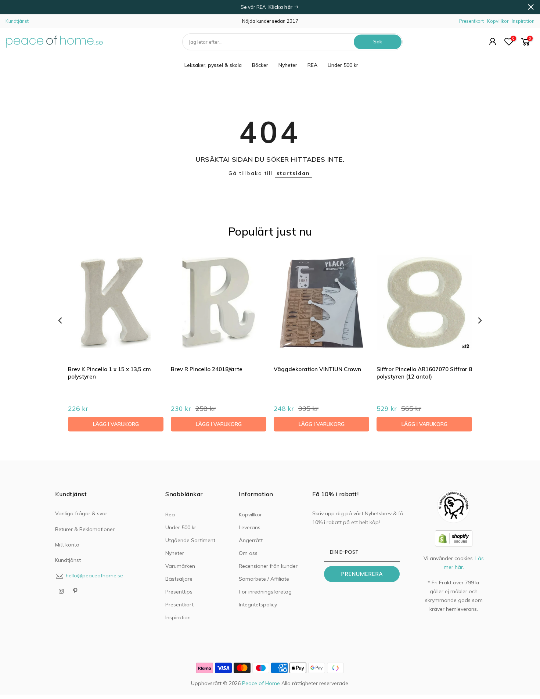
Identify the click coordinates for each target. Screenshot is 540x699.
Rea (170, 514)
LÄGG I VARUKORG (116, 424)
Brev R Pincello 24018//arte (206, 369)
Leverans (249, 527)
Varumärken (180, 566)
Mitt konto (67, 544)
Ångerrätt (251, 540)
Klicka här (281, 7)
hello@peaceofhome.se (94, 575)
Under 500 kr (343, 65)
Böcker (260, 65)
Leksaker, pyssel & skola (213, 65)
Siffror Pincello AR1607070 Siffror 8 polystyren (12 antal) (424, 373)
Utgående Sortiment (190, 540)
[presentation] (60, 320)
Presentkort (471, 21)
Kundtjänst (17, 21)
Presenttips (178, 591)
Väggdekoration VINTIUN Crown (317, 369)
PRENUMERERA (362, 574)
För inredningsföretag (265, 591)
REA (312, 65)
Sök (377, 41)
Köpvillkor (497, 21)
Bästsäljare (178, 579)
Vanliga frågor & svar (81, 513)
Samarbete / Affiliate (264, 579)
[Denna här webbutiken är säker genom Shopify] (453, 537)
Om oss (248, 553)
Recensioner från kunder (268, 566)
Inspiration (523, 21)
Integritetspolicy (258, 604)
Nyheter (287, 65)
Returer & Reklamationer (85, 529)
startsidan (293, 173)
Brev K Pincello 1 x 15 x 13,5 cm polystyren (109, 373)
